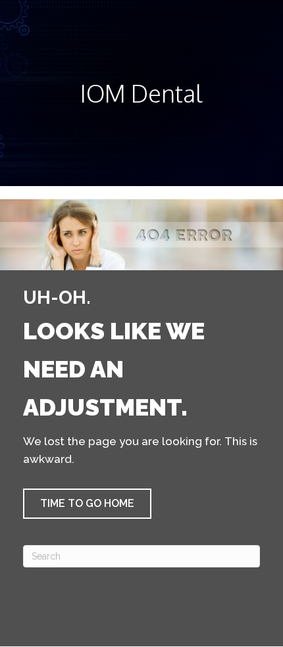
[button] (87, 504)
